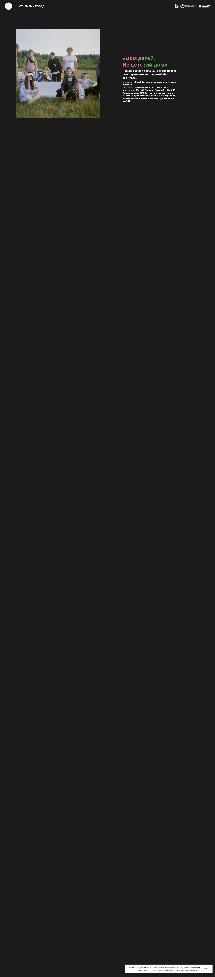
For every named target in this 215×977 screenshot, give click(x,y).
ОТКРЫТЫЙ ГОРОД (31, 6)
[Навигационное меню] (8, 6)
